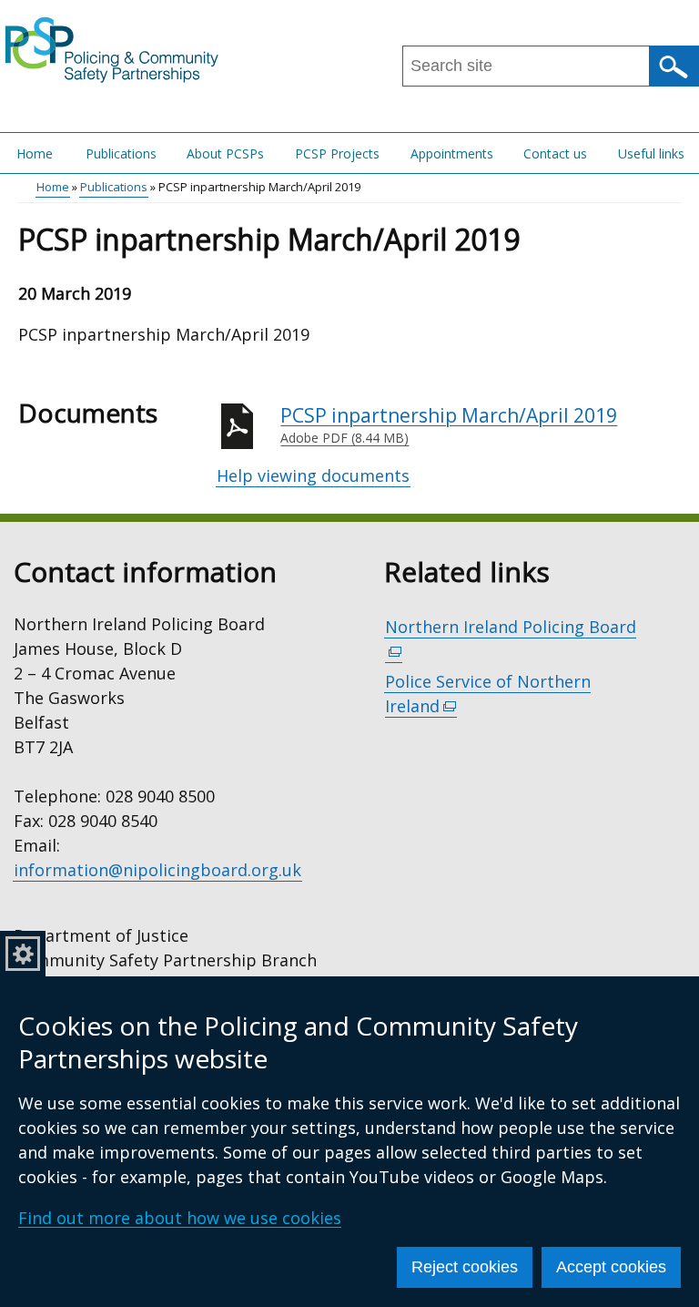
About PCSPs (225, 153)
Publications (121, 153)
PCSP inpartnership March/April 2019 (448, 424)
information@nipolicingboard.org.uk (157, 870)
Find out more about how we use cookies (179, 1218)
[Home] (112, 48)
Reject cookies (464, 1267)
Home (34, 153)
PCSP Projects (337, 153)
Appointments (451, 153)
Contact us (555, 153)
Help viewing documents (313, 475)
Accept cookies (611, 1267)
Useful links (651, 153)
